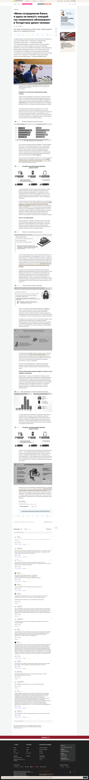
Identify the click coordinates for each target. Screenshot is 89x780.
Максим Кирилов (22, 501)
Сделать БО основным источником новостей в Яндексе (35, 511)
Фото (27, 751)
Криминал (16, 9)
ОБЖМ (18, 629)
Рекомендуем (63, 41)
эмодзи (19, 542)
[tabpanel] (67, 18)
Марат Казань (19, 671)
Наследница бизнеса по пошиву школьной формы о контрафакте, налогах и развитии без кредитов (66, 24)
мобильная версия (43, 766)
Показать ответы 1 (18, 590)
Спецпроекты (42, 756)
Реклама (28, 756)
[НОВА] (27, 4)
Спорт (16, 744)
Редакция (15, 756)
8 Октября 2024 (16, 26)
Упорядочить (49, 529)
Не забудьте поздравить (43, 749)
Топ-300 (40, 759)
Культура (28, 744)
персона (62, 10)
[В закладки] (56, 32)
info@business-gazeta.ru (65, 751)
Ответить (24, 544)
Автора (29, 529)
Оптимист (18, 572)
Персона (15, 749)
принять (85, 777)
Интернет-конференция (43, 747)
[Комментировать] (56, 28)
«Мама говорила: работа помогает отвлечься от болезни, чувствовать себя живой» (67, 19)
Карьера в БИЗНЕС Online (18, 757)
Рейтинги (40, 751)
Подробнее (51, 777)
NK (17, 559)
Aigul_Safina (19, 710)
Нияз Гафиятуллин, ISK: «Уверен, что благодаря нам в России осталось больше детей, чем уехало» (67, 45)
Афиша (15, 747)
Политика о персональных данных (44, 771)
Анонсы (27, 747)
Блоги (15, 751)
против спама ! (19, 548)
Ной (17, 690)
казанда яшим (19, 606)
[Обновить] (56, 527)
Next (74, 27)
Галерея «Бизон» (42, 757)
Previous (61, 27)
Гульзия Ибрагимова (20, 681)
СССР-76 (18, 536)
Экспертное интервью (45, 744)
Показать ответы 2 (18, 544)
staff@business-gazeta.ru (65, 759)
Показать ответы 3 (18, 581)
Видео (27, 749)
